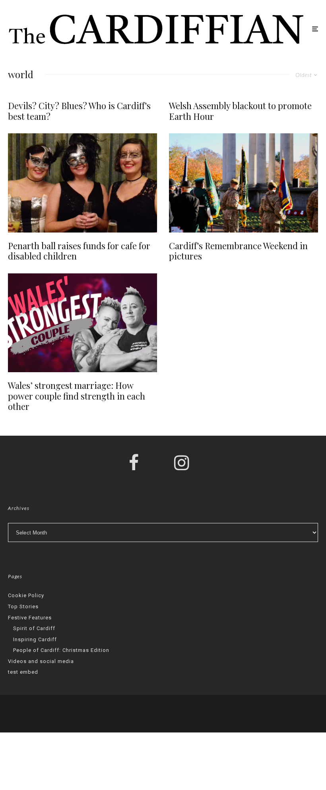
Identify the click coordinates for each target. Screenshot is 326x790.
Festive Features (30, 618)
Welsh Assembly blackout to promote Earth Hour (240, 110)
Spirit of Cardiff (34, 628)
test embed (23, 672)
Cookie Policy (26, 595)
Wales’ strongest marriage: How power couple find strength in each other (76, 395)
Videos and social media (41, 661)
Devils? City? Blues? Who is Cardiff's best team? (79, 110)
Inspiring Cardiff (35, 639)
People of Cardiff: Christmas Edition (61, 650)
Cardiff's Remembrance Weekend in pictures (238, 250)
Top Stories (23, 606)
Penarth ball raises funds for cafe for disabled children (79, 250)
